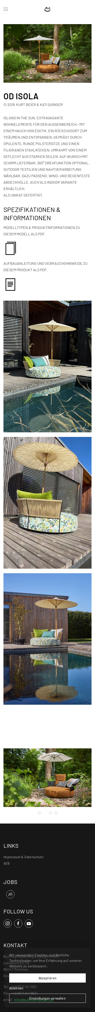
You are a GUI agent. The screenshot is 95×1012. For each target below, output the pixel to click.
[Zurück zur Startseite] (48, 9)
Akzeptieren (48, 978)
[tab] (39, 813)
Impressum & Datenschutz (23, 857)
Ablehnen (16, 988)
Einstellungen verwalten (47, 998)
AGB (6, 863)
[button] (5, 9)
